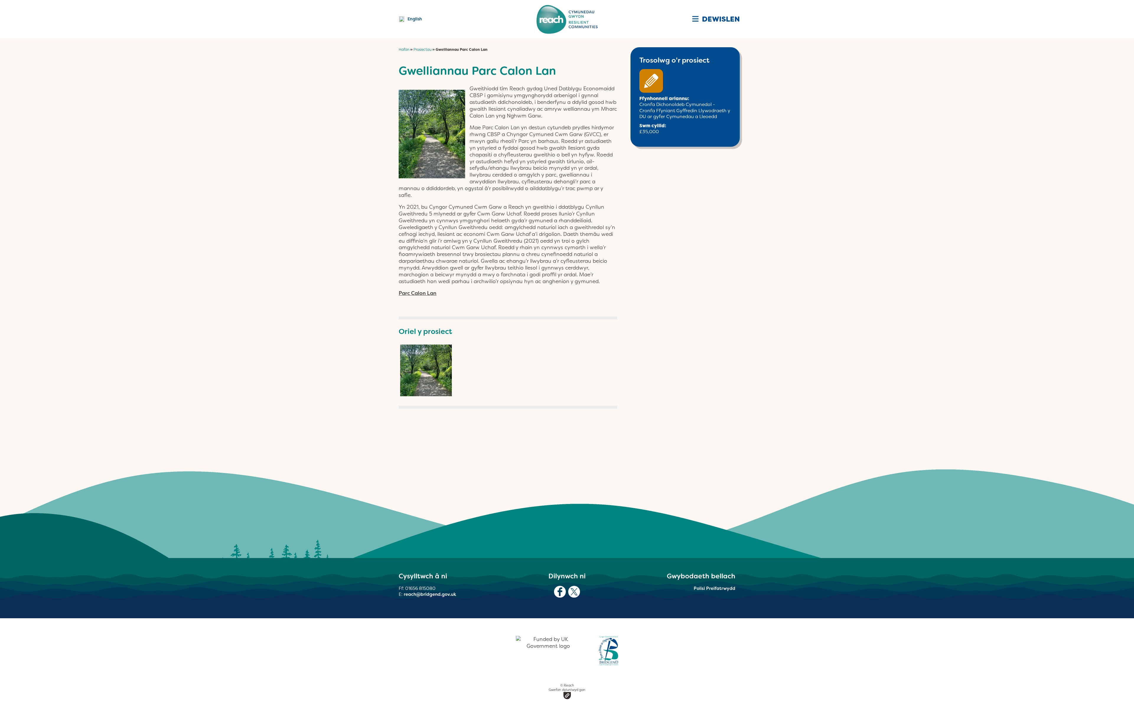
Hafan (404, 49)
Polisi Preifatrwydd (714, 588)
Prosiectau (422, 49)
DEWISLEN (720, 19)
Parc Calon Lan (417, 293)
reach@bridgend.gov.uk (430, 594)
